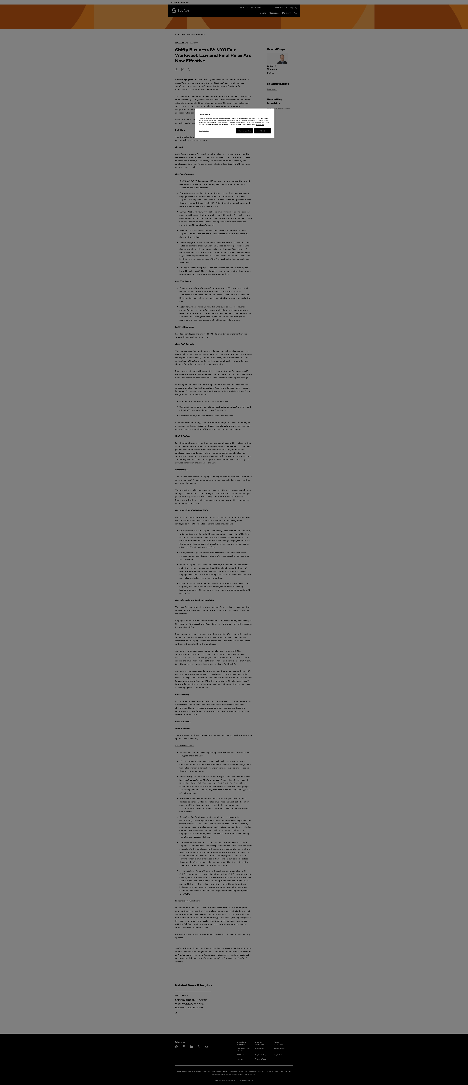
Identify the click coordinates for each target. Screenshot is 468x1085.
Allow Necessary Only (244, 131)
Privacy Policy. (260, 124)
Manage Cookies (204, 131)
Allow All (262, 131)
